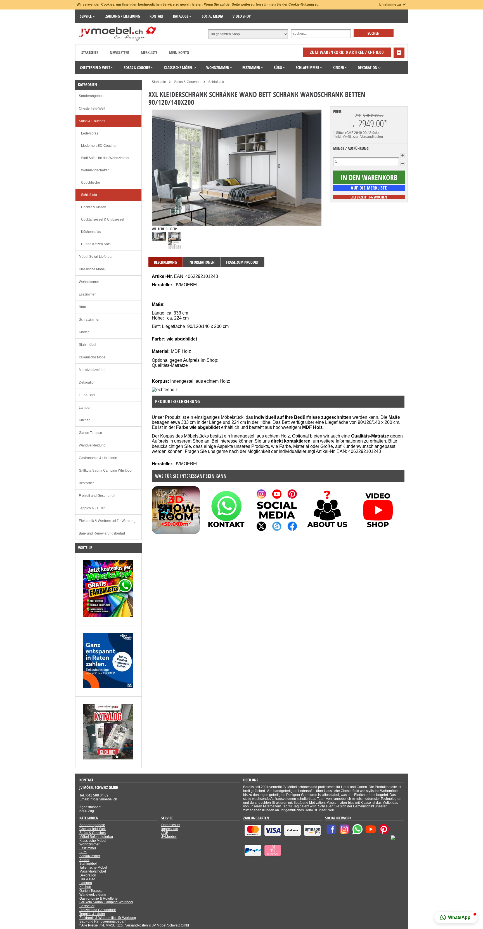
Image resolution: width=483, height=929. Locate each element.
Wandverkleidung (92, 445)
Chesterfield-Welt (92, 108)
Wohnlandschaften (95, 170)
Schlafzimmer (89, 320)
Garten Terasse (90, 433)
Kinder (84, 332)
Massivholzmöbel (92, 370)
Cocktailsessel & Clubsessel (102, 219)
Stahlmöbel (87, 345)
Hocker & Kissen (93, 207)
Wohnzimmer (89, 282)
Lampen (85, 408)
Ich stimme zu (390, 4)
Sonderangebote (92, 96)
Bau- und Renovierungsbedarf (102, 533)
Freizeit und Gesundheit (97, 496)
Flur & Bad (87, 395)
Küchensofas (91, 232)
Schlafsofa (89, 195)
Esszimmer (87, 294)
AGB (164, 833)
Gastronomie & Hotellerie (98, 458)
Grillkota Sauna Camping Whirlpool (105, 470)
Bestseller (86, 483)
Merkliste (149, 52)
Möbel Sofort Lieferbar (96, 257)
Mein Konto (179, 52)
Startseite (89, 52)
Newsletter (119, 52)
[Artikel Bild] (108, 616)
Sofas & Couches (92, 121)
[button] (455, 917)
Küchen (85, 420)
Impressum (169, 829)
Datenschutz (170, 825)
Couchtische (90, 183)
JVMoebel (169, 837)
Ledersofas (89, 133)
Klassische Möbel (92, 269)
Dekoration (87, 382)
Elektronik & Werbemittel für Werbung (107, 521)
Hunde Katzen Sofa (96, 244)
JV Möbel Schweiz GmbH (171, 925)
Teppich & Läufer (92, 508)
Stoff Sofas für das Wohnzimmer (105, 158)
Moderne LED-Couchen (99, 146)
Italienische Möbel (92, 357)
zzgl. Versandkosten (367, 137)
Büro (82, 307)
